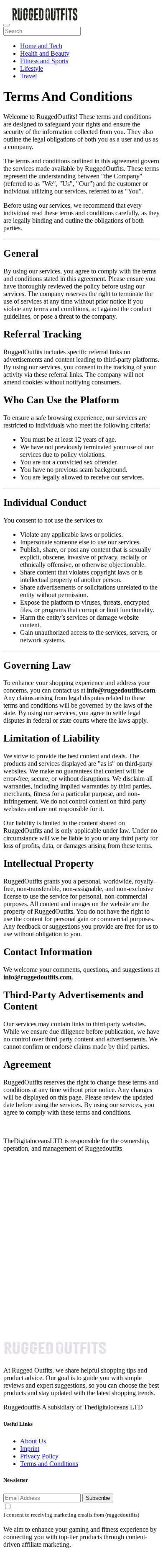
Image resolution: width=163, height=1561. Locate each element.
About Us (33, 1441)
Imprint (29, 1448)
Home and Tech (41, 45)
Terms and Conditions (49, 1463)
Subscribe (98, 1498)
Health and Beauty (44, 53)
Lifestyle (31, 68)
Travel (28, 76)
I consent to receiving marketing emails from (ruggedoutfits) (71, 1515)
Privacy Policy (39, 1456)
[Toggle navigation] (6, 25)
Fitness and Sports (44, 60)
